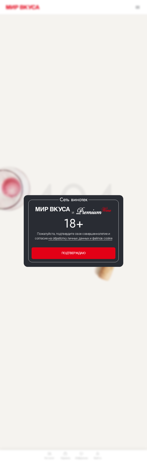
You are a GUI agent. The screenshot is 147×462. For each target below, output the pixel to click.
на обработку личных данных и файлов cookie (80, 238)
